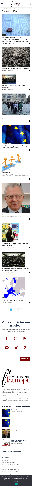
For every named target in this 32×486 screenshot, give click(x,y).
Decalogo (14, 430)
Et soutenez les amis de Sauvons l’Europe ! (18, 440)
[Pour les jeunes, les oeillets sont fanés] (16, 57)
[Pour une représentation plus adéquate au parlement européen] (16, 259)
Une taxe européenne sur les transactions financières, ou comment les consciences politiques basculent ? (15, 39)
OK (16, 483)
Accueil (3, 8)
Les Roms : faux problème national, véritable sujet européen (14, 147)
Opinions (4, 212)
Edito (3, 297)
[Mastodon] (25, 348)
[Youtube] (7, 348)
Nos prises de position (6, 143)
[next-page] (20, 310)
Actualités (4, 34)
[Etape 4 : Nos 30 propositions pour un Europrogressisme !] (16, 163)
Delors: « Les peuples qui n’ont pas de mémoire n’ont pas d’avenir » (15, 216)
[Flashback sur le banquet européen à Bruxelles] (16, 104)
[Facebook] (6, 339)
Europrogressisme (5, 172)
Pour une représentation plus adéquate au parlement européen (15, 270)
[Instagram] (15, 339)
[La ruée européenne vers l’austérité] (16, 287)
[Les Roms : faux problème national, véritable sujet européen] (16, 134)
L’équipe (14, 420)
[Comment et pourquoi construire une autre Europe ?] (16, 232)
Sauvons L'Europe (16, 411)
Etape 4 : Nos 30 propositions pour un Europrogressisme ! (15, 176)
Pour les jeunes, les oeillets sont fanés (15, 68)
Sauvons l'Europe (16, 432)
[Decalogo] (6, 433)
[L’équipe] (6, 423)
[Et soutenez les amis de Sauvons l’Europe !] (6, 443)
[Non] (30, 480)
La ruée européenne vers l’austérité (14, 300)
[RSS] (25, 339)
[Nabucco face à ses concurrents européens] (16, 79)
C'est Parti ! (25, 359)
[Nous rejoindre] (6, 413)
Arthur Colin (4, 70)
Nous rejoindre (16, 409)
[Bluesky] (16, 348)
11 (29, 149)
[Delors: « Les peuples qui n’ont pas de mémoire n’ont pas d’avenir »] (16, 198)
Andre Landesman (6, 43)
